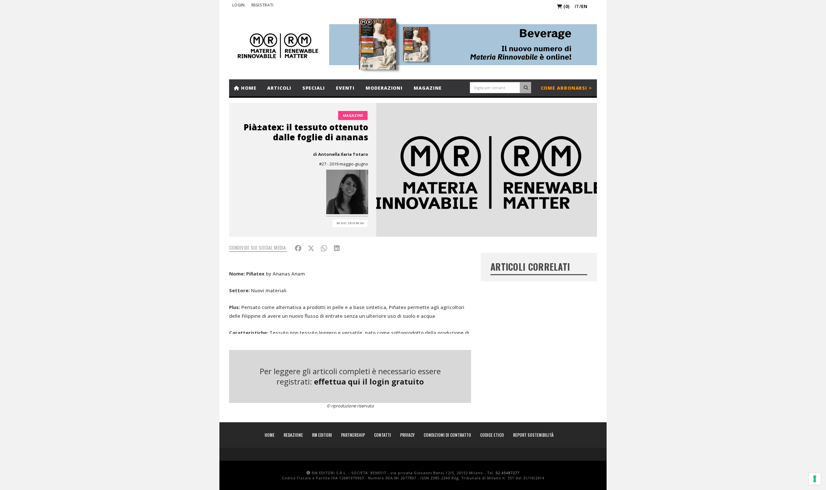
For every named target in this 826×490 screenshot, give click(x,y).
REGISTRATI (262, 5)
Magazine (428, 88)
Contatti (382, 435)
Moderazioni (384, 88)
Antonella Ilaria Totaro (343, 154)
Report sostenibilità (533, 435)
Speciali (313, 88)
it (577, 6)
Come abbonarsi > (566, 88)
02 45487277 (507, 472)
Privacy (407, 435)
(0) (565, 6)
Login (238, 5)
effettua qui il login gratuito (369, 381)
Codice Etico (492, 435)
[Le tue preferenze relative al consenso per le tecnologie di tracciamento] (815, 479)
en (584, 6)
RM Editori (322, 435)
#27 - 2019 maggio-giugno (343, 164)
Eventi (345, 88)
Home (248, 88)
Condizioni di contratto (447, 435)
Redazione (293, 435)
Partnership (353, 435)
